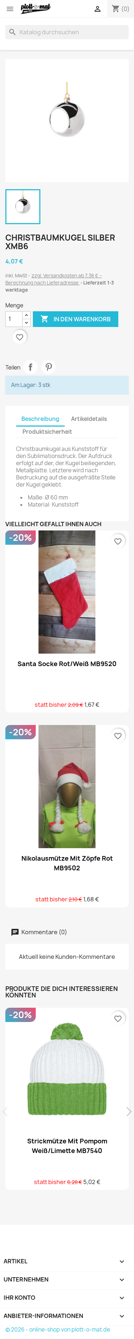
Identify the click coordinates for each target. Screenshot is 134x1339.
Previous (7, 1111)
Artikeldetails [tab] (89, 419)
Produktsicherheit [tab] (47, 432)
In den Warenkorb (75, 318)
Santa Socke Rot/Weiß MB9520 (67, 663)
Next (127, 1111)
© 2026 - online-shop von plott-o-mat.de (57, 1329)
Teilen (30, 367)
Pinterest (48, 367)
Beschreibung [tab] (40, 419)
